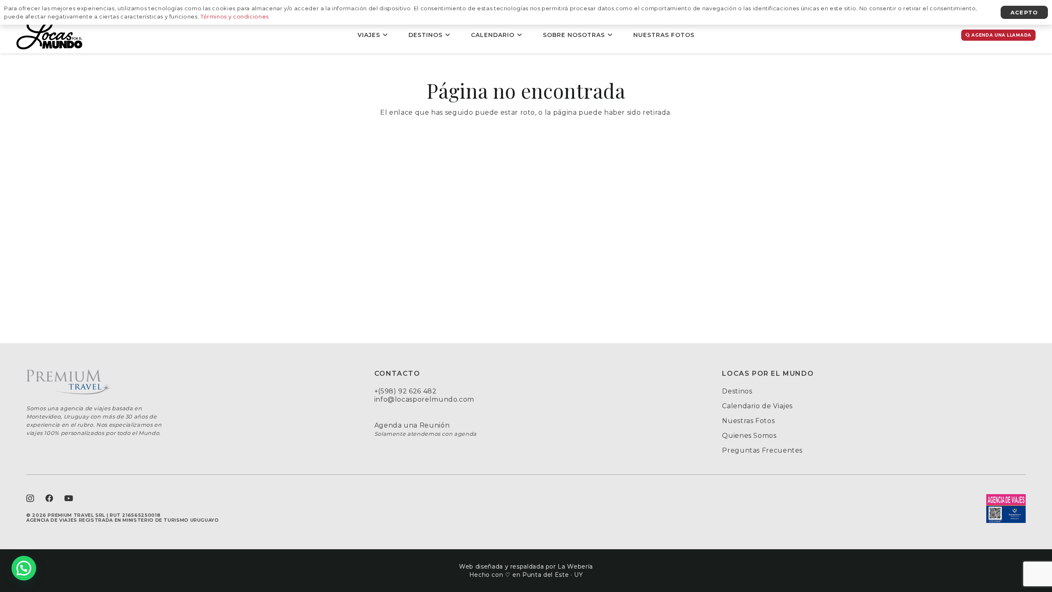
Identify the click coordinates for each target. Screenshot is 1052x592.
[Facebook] (49, 498)
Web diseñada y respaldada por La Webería (526, 566)
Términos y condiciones (235, 16)
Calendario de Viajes (757, 406)
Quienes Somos (749, 435)
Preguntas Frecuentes (762, 450)
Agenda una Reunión (412, 425)
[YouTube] (69, 498)
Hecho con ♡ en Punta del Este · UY (526, 574)
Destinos (737, 391)
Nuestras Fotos (748, 421)
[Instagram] (30, 498)
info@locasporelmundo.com (424, 399)
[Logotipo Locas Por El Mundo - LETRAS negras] (49, 35)
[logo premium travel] (178, 382)
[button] (385, 35)
